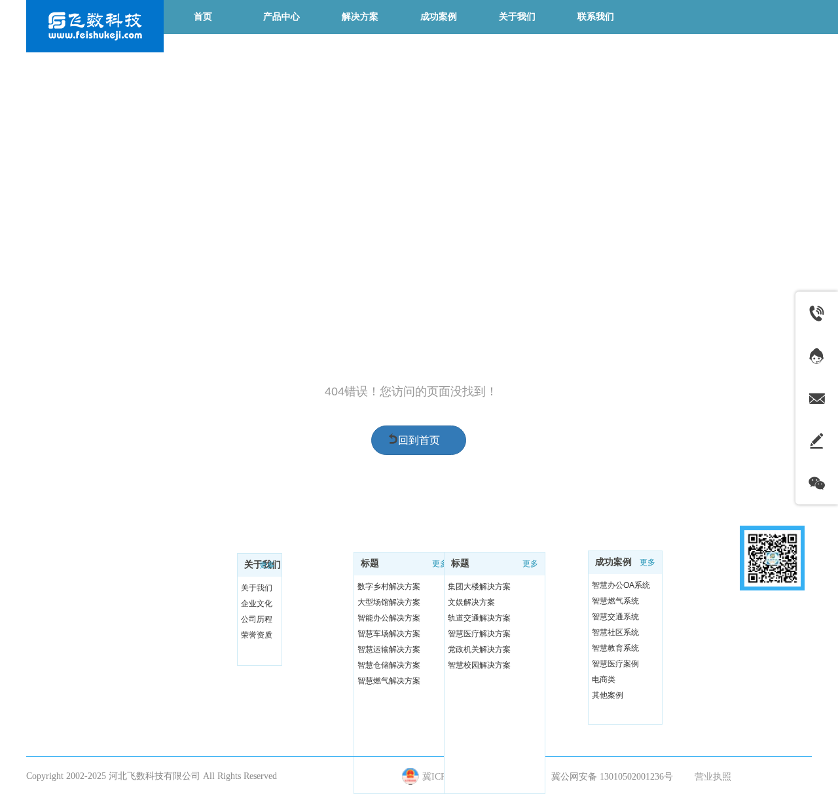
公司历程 (256, 619)
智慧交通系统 (615, 616)
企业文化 (256, 603)
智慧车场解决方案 (388, 633)
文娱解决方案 (471, 602)
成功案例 (613, 562)
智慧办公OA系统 (621, 585)
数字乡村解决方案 (388, 586)
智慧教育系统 (615, 648)
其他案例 (607, 695)
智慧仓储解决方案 (388, 665)
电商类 (603, 679)
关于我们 (256, 587)
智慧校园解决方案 (479, 665)
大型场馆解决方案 (388, 602)
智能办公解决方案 (388, 618)
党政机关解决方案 (479, 649)
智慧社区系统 (615, 632)
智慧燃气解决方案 (388, 680)
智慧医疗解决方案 (479, 633)
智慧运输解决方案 (388, 649)
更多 (267, 565)
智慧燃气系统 (615, 601)
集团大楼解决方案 (479, 586)
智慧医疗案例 (615, 663)
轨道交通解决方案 (479, 618)
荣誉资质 (256, 635)
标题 (370, 563)
